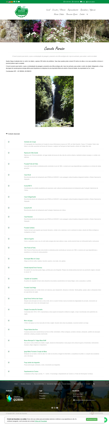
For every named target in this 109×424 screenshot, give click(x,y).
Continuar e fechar (92, 419)
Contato (82, 14)
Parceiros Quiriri (78, 384)
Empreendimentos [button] (73, 9)
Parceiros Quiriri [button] (72, 14)
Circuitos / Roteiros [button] (59, 9)
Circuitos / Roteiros (26, 384)
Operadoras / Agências (88, 9)
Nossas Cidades (66, 384)
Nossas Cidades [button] (59, 14)
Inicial (48, 9)
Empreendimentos (39, 384)
